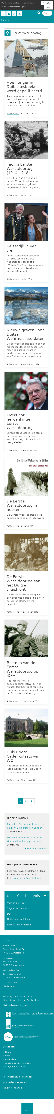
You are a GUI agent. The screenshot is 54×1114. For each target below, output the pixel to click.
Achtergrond (13, 113)
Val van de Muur (16, 902)
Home (8, 1051)
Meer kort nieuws (36, 848)
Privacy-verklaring (12, 1087)
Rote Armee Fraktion (19, 924)
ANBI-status (11, 1059)
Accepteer (47, 3)
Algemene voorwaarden (18, 1062)
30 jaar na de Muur (18, 908)
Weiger (48, 7)
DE (7, 940)
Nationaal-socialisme (19, 919)
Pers (7, 1055)
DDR (9, 913)
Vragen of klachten (15, 1066)
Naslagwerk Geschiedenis (26, 878)
